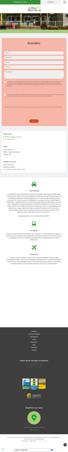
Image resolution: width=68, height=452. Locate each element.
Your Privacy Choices (39, 450)
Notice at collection (21, 450)
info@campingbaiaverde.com (12, 137)
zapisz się (34, 365)
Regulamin (34, 342)
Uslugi (34, 339)
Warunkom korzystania (50, 107)
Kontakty (50, 2)
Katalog (34, 350)
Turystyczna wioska (34, 334)
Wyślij (34, 121)
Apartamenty (34, 337)
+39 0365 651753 (9, 139)
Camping (34, 331)
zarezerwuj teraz (20, 2)
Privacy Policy (29, 82)
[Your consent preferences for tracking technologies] (2, 449)
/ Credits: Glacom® (41, 441)
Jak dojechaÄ (34, 430)
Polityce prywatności (38, 107)
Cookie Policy (32, 441)
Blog (34, 345)
